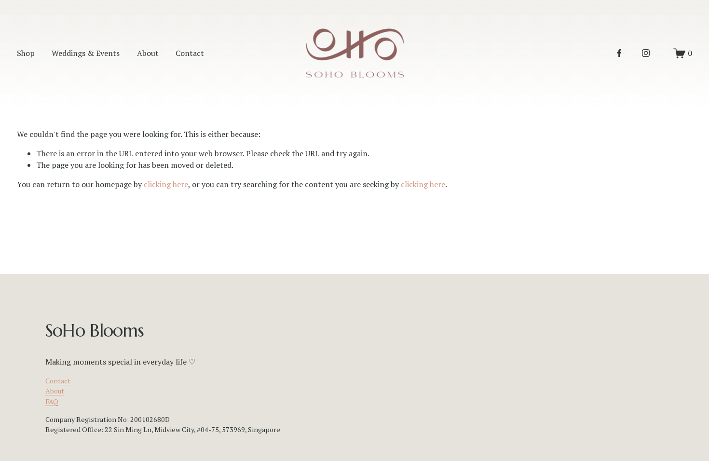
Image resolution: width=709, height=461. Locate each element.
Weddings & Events (86, 53)
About (148, 53)
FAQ (51, 401)
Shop (26, 53)
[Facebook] (619, 53)
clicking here (166, 184)
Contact (190, 53)
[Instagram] (646, 53)
